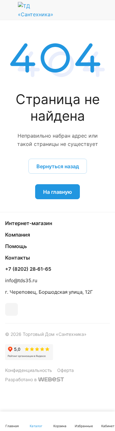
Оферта (65, 370)
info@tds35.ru (21, 280)
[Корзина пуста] (105, 10)
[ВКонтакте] (11, 309)
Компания (17, 234)
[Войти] (90, 10)
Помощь (16, 246)
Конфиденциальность (28, 370)
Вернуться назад (57, 166)
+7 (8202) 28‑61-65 (28, 269)
